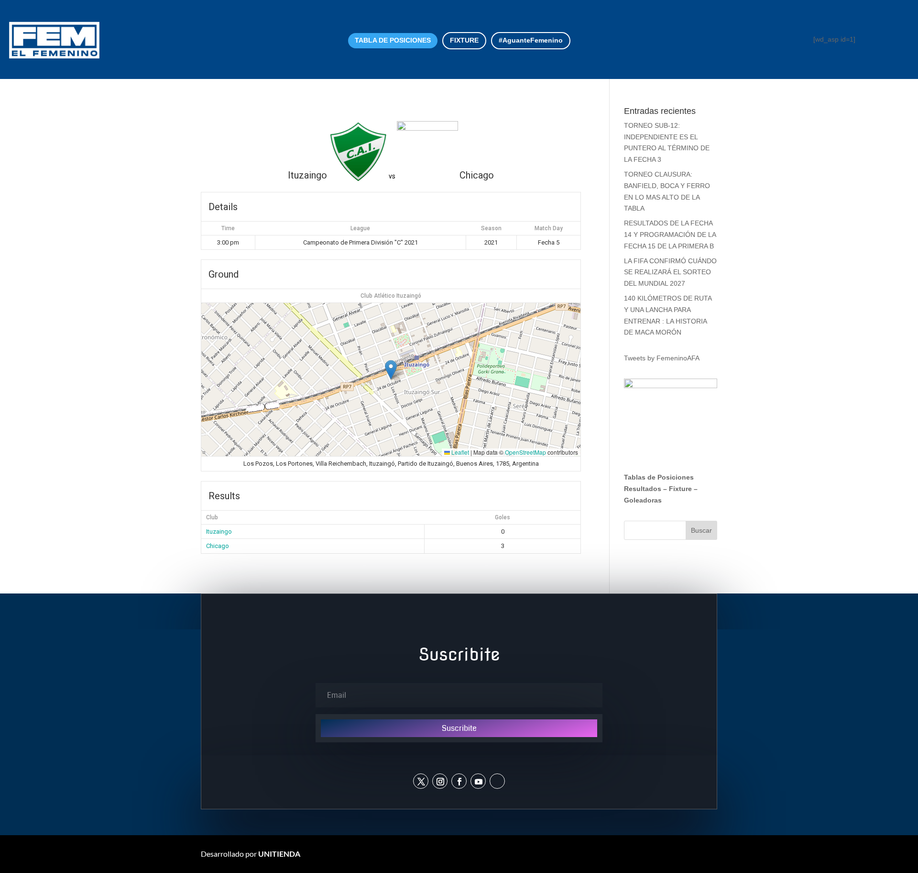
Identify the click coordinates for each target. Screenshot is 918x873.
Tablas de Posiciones (659, 477)
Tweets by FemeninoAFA (661, 358)
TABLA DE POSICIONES (393, 40)
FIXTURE (464, 40)
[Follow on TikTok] (497, 781)
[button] (391, 370)
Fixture (680, 488)
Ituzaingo (219, 531)
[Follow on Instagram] (440, 781)
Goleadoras (643, 500)
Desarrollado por (250, 853)
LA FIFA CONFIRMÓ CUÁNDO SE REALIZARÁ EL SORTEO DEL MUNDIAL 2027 (670, 272)
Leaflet (459, 452)
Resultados (642, 488)
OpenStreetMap (525, 452)
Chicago (217, 545)
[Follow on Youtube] (478, 781)
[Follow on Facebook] (459, 781)
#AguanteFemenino (531, 40)
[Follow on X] (420, 781)
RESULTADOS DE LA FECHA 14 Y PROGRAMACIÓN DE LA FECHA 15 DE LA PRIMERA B (670, 234)
